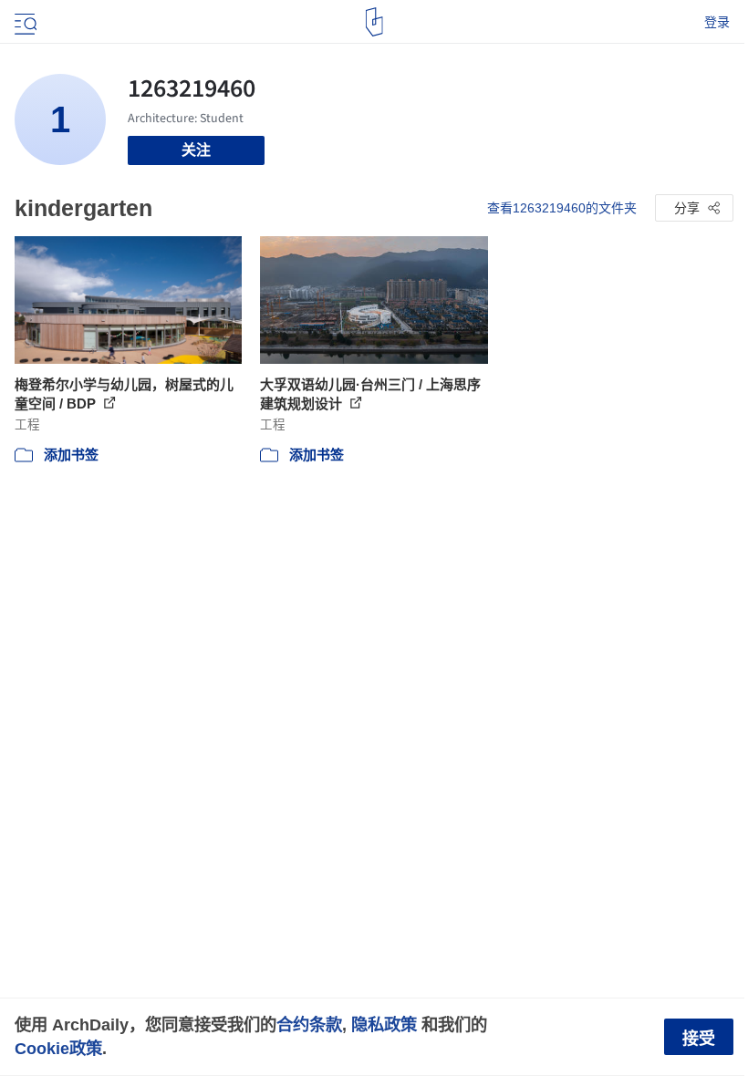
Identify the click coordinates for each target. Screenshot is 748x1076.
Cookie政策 (58, 1048)
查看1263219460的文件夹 (562, 208)
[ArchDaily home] (374, 21)
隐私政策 (384, 1024)
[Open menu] (23, 22)
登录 (717, 22)
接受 (698, 1038)
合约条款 (309, 1024)
